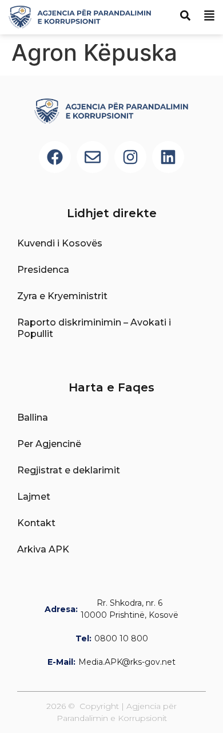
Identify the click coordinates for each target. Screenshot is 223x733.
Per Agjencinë (49, 443)
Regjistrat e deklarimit (68, 470)
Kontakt (36, 523)
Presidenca (43, 269)
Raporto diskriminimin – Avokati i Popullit (94, 328)
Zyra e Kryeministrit (62, 296)
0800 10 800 (121, 638)
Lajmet (33, 496)
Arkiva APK (43, 549)
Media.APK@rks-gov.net (127, 662)
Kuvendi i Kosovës (59, 243)
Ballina (32, 417)
